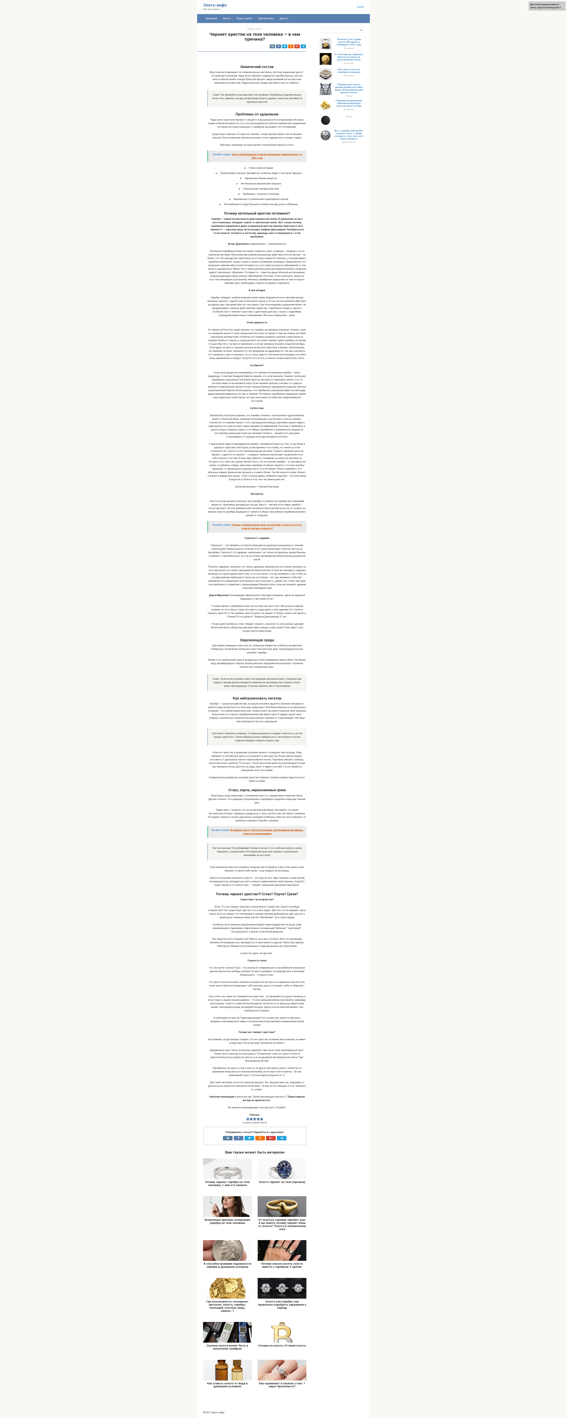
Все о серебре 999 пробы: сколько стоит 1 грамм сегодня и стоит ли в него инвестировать (348, 134)
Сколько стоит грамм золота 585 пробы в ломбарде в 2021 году (349, 42)
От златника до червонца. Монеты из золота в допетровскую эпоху (349, 57)
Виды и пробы (244, 18)
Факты (227, 18)
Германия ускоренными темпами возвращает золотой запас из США (349, 103)
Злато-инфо (215, 5)
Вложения (211, 18)
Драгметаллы (266, 18)
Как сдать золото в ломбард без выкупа (348, 70)
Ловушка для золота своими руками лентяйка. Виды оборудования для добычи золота (349, 88)
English (360, 6)
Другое (284, 18)
